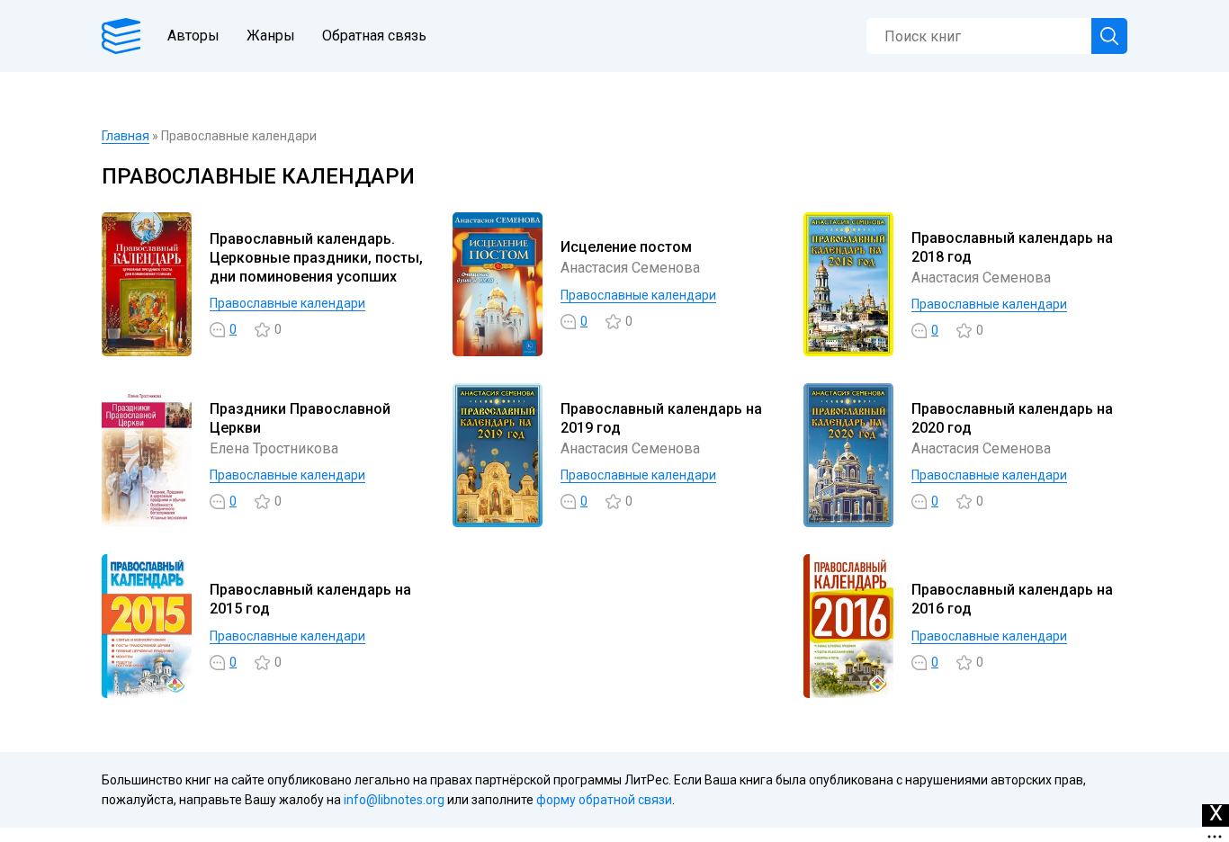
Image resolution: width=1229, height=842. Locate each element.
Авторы (193, 35)
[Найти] (1109, 36)
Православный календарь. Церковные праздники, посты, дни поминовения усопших (316, 257)
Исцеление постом (626, 246)
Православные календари (287, 303)
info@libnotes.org (394, 800)
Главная (125, 136)
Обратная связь (374, 35)
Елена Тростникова (274, 448)
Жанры (271, 35)
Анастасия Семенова (630, 267)
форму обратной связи (604, 800)
